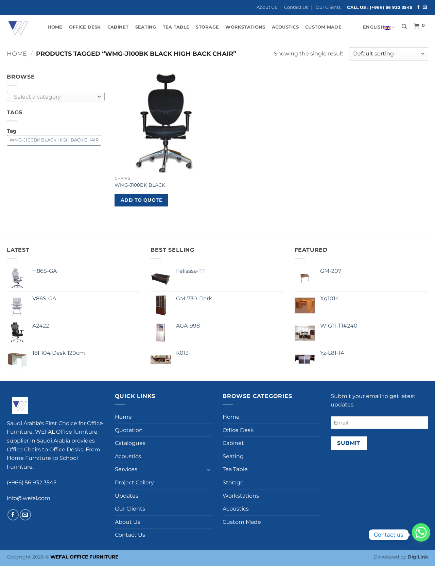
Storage (207, 27)
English (373, 27)
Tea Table (176, 27)
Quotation (129, 430)
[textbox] (54, 97)
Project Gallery (134, 482)
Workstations (245, 27)
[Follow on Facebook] (418, 7)
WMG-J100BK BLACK (140, 185)
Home (55, 27)
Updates (126, 496)
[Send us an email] (425, 7)
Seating (145, 27)
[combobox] (56, 96)
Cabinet (118, 27)
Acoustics (285, 27)
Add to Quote (141, 200)
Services (126, 469)
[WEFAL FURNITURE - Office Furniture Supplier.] (20, 27)
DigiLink (417, 557)
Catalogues (130, 443)
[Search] (404, 26)
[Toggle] (208, 469)
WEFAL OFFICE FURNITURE (84, 557)
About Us (267, 7)
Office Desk (85, 27)
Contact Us (296, 7)
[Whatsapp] (421, 535)
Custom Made (323, 27)
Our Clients (328, 7)
